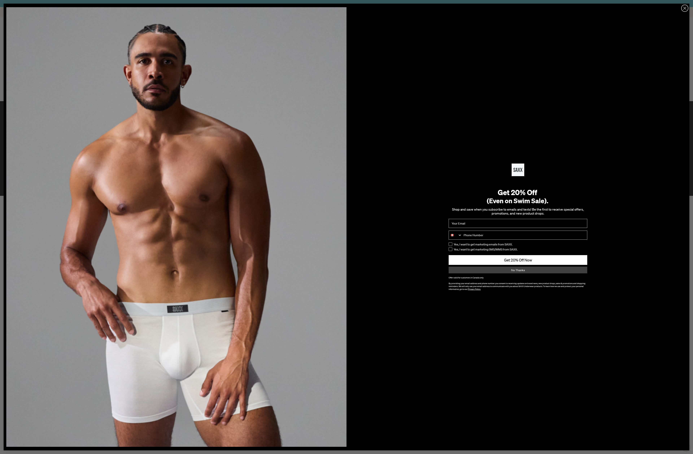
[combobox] (455, 235)
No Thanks (518, 270)
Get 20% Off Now (518, 260)
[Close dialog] (685, 8)
